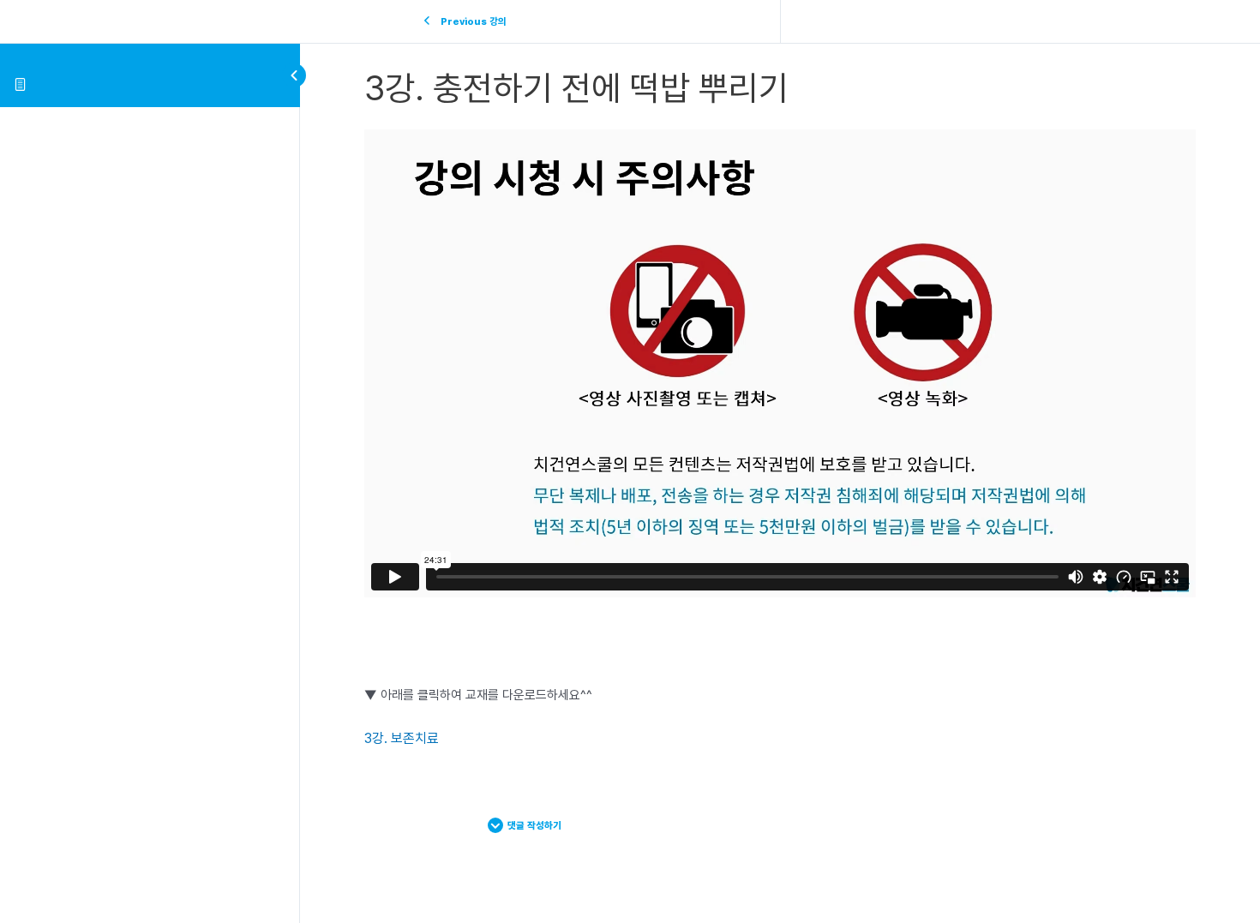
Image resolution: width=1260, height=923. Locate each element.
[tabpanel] (780, 439)
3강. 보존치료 (401, 738)
